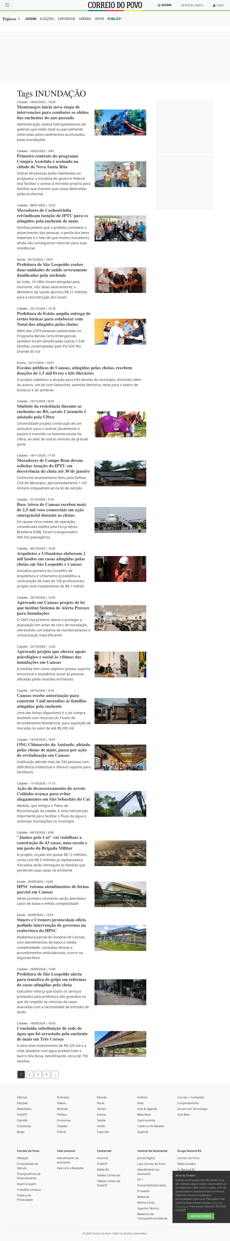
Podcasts (63, 1097)
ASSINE (30, 19)
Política (62, 1115)
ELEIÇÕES (47, 19)
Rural (100, 1103)
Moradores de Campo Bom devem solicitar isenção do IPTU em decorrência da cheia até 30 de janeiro (53, 465)
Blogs (20, 1132)
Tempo (101, 1109)
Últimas (22, 1097)
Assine (166, 5)
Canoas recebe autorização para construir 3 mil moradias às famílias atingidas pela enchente (52, 700)
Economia (63, 1120)
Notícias (62, 1109)
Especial (142, 1132)
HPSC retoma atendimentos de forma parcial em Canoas (53, 889)
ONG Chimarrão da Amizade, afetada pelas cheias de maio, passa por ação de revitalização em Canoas (53, 749)
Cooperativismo (188, 1103)
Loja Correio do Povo (151, 1164)
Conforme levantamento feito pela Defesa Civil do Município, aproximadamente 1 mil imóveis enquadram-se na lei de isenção (52, 482)
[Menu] (7, 5)
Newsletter (24, 1109)
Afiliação (22, 1158)
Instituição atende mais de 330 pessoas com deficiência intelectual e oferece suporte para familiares (54, 767)
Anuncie (102, 1158)
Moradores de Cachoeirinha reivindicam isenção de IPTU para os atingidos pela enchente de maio (52, 215)
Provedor (143, 1191)
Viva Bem (183, 1115)
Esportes (103, 1132)
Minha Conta (146, 1203)
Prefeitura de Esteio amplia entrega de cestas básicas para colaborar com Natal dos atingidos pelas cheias (54, 318)
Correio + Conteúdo (190, 1097)
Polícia (61, 1132)
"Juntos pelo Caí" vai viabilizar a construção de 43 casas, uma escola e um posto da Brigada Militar (52, 842)
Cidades (62, 1126)
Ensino (101, 1115)
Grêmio (142, 1097)
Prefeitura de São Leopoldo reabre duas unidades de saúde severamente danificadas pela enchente (52, 269)
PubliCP (22, 1115)
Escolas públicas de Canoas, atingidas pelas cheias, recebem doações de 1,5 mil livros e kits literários (74, 370)
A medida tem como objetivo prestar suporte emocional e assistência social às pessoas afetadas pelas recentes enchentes (53, 674)
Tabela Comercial (108, 1175)
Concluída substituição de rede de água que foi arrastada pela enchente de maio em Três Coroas (52, 1033)
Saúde (101, 1120)
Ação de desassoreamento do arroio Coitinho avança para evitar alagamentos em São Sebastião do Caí (53, 793)
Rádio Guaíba (186, 1164)
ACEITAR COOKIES (200, 1216)
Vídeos (61, 1103)
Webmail (143, 1197)
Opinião (22, 1120)
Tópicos (9, 18)
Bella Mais (144, 1115)
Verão (101, 1126)
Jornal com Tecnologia (192, 1109)
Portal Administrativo (151, 1185)
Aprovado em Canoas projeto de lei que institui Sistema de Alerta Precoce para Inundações (53, 607)
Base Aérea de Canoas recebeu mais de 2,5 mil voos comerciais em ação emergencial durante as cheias (51, 509)
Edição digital (194, 5)
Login (220, 5)
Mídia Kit (103, 1169)
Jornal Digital (146, 1158)
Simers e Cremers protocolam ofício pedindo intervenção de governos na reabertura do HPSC (51, 925)
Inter (140, 1103)
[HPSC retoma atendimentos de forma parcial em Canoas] (120, 894)
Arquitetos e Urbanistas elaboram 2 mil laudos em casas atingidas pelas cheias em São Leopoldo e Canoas (51, 558)
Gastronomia (146, 1120)
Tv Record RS (186, 1169)
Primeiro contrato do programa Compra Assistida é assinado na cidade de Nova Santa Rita (48, 161)
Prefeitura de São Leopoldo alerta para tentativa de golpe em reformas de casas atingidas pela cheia (51, 979)
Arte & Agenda (147, 1109)
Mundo (102, 1097)
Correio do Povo (188, 1158)
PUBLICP (114, 19)
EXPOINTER (66, 19)
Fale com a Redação (70, 1168)
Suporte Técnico (148, 1208)
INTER (99, 19)
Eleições (22, 1103)
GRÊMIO (85, 19)
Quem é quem (26, 1184)
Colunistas (24, 1126)
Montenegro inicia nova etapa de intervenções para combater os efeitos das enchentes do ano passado (53, 112)
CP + (140, 1180)
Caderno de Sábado (150, 1126)
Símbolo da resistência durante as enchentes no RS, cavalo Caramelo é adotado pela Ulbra (51, 411)
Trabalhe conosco (29, 1190)
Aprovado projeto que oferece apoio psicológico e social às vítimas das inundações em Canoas (51, 656)
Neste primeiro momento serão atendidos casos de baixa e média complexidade (51, 901)
